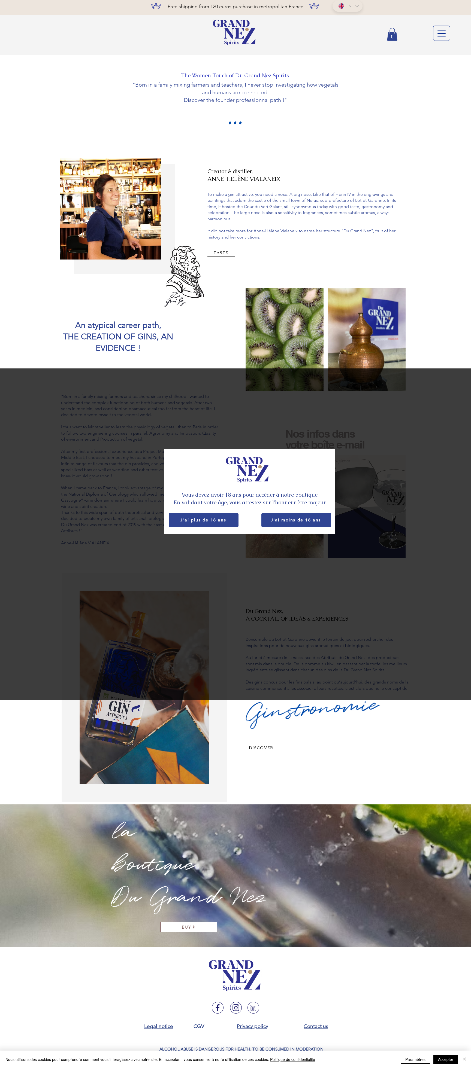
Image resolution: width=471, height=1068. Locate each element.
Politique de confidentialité (292, 1059)
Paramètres (415, 1059)
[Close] (464, 1059)
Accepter (445, 1059)
